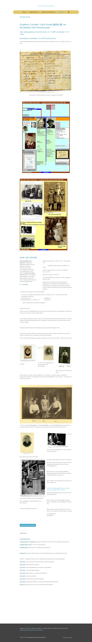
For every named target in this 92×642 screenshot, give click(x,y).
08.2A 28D (22, 570)
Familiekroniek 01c (25, 547)
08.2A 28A (22, 561)
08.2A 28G (22, 579)
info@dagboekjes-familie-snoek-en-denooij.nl (31, 630)
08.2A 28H (22, 581)
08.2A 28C (22, 567)
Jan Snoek (25, 284)
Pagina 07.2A (23, 553)
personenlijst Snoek (25, 539)
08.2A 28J (22, 584)
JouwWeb (70, 637)
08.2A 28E (22, 573)
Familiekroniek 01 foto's (26, 544)
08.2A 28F (22, 576)
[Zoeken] (68, 12)
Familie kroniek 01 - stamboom (28, 541)
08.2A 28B (22, 564)
